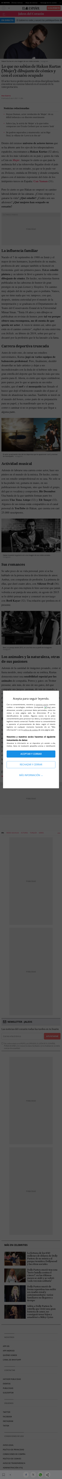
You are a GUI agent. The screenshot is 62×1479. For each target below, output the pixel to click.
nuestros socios (42, 704)
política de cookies (30, 730)
